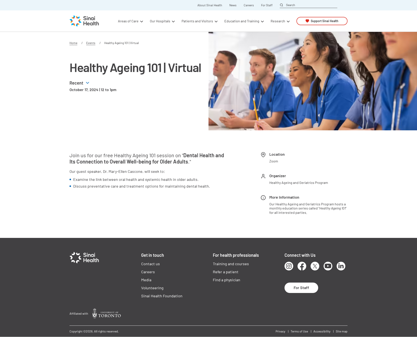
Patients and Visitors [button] (197, 21)
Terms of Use (299, 331)
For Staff (267, 5)
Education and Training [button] (241, 21)
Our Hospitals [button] (160, 21)
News (233, 5)
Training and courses (231, 263)
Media (146, 279)
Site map (342, 331)
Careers (249, 5)
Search (290, 5)
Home (73, 43)
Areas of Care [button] (128, 21)
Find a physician (226, 279)
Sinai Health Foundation (161, 295)
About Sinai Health (209, 5)
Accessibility (321, 331)
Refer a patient (225, 271)
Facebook (302, 266)
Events (90, 43)
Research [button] (278, 21)
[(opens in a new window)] (107, 313)
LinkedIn (341, 266)
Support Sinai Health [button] (324, 21)
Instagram (289, 266)
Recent (76, 82)
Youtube (328, 266)
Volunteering (152, 287)
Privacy (280, 331)
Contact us (150, 263)
